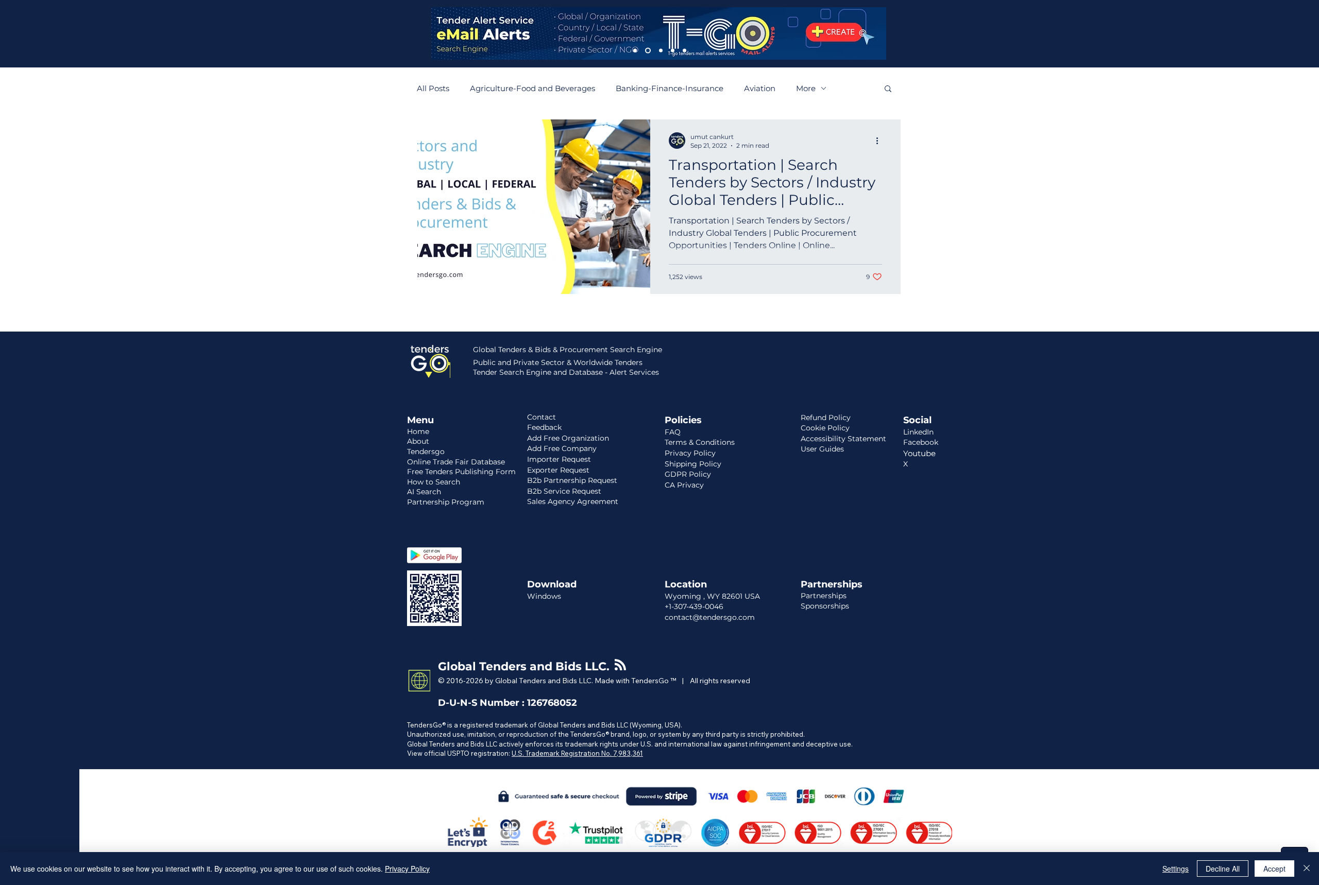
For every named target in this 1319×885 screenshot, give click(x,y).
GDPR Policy (688, 474)
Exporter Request (558, 470)
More (806, 88)
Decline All (1223, 868)
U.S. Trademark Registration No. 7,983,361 (577, 753)
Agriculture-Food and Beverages (532, 88)
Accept (1274, 868)
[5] (684, 51)
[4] (672, 51)
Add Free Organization (568, 438)
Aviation (759, 88)
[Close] (1306, 868)
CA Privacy (684, 485)
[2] (648, 51)
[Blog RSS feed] (620, 665)
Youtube (919, 453)
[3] (661, 51)
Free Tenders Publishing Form (461, 471)
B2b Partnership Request (572, 480)
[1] (635, 51)
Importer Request (559, 459)
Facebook (920, 442)
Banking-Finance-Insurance (669, 88)
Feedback (544, 427)
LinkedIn (918, 432)
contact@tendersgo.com (710, 617)
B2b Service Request (564, 491)
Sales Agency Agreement (572, 501)
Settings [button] (1175, 868)
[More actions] (880, 140)
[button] (888, 89)
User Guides (822, 449)
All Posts (433, 88)
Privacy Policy (407, 868)
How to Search (433, 482)
